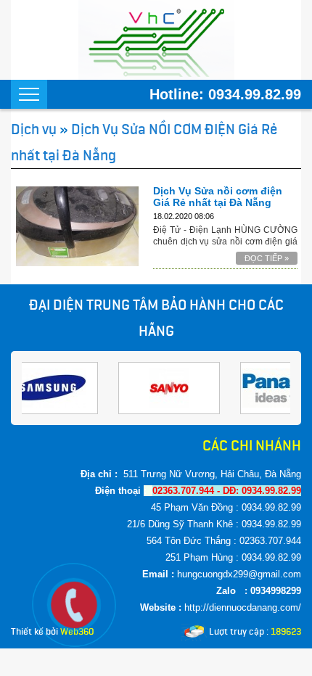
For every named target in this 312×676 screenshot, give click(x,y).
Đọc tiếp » (267, 258)
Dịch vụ (34, 129)
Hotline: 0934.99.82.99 (225, 94)
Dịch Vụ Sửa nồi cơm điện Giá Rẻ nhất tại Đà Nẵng (217, 196)
